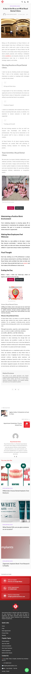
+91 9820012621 (7, 663)
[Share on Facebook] (12, 389)
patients (25, 263)
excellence (8, 56)
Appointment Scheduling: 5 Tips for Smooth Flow (13, 424)
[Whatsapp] (27, 670)
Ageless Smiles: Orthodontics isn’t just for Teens (19, 413)
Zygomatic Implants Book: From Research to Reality (16, 565)
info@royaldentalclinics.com (10, 665)
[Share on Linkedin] (18, 389)
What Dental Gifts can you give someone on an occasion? (16, 528)
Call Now (10, 208)
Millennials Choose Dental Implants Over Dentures (16, 492)
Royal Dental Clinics (15, 6)
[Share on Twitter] (15, 389)
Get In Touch (19, 208)
